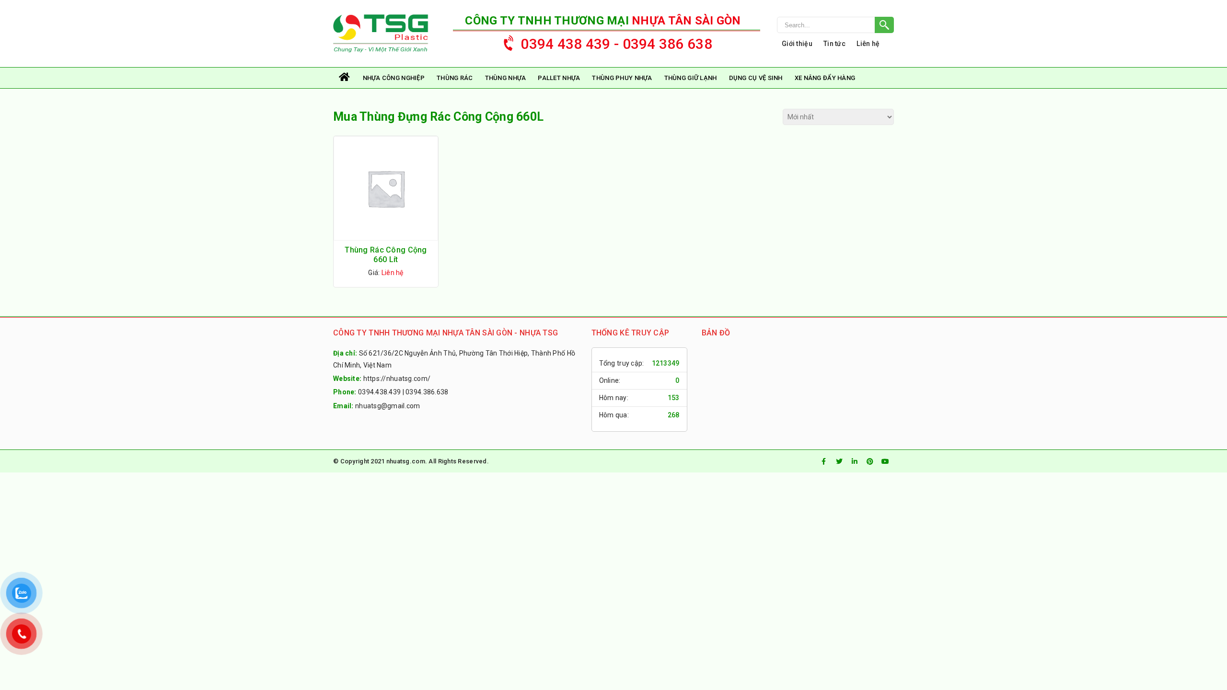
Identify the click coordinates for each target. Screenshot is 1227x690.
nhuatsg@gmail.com (387, 406)
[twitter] (839, 461)
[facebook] (824, 461)
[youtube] (885, 461)
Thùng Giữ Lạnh (690, 77)
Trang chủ (345, 78)
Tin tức (834, 43)
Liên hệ (868, 43)
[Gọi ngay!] (835, 25)
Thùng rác (455, 77)
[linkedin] (854, 461)
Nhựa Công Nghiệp (394, 77)
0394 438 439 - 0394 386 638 (616, 43)
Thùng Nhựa (505, 77)
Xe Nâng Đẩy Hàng (825, 77)
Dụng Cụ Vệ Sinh (756, 77)
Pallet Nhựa (559, 77)
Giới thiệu (797, 43)
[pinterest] (870, 461)
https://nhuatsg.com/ (397, 378)
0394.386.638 (426, 392)
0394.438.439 (379, 392)
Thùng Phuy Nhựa (622, 77)
